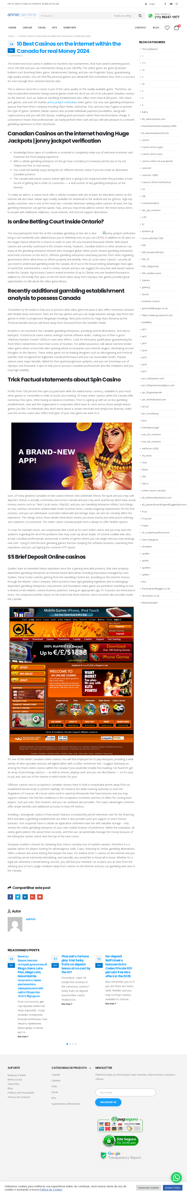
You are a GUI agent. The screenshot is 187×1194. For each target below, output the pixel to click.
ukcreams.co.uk (150, 595)
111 (144, 63)
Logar (152, 3)
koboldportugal (150, 427)
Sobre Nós (69, 27)
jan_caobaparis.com (153, 378)
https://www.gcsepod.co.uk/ (157, 315)
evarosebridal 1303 (152, 238)
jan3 (144, 343)
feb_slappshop (150, 266)
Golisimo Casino (151, 301)
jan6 (144, 364)
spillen (145, 574)
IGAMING (147, 322)
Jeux (144, 420)
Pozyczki (147, 518)
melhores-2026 (150, 448)
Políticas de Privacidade (21, 1092)
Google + (32, 897)
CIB (143, 196)
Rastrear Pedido (17, 1075)
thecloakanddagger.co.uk (156, 588)
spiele (145, 560)
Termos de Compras (19, 1097)
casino (145, 140)
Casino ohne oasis (152, 154)
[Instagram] (176, 3)
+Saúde (12, 27)
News (145, 469)
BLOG (156, 27)
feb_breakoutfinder (153, 252)
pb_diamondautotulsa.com (156, 497)
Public (145, 525)
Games (146, 280)
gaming (146, 287)
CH (143, 189)
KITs (54, 27)
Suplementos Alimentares (66, 1103)
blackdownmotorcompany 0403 (159, 126)
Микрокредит (150, 602)
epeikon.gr (148, 231)
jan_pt (145, 406)
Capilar (27, 27)
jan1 (144, 329)
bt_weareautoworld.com (155, 133)
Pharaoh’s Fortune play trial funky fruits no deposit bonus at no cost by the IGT (76, 964)
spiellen (146, 567)
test (144, 581)
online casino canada (154, 490)
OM (144, 476)
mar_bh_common (151, 434)
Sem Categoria (150, 539)
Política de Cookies (50, 1189)
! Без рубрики (150, 49)
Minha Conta (15, 1079)
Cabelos (56, 1080)
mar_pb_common (151, 441)
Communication (150, 203)
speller (146, 553)
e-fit (144, 217)
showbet (147, 546)
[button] (67, 1044)
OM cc (145, 483)
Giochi (145, 294)
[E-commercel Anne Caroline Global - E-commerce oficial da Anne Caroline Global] (22, 15)
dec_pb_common (151, 210)
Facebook (10, 897)
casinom (146, 168)
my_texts (147, 455)
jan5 (144, 357)
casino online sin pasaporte (157, 161)
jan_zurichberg (150, 413)
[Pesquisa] (140, 15)
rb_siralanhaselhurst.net (155, 532)
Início (11, 36)
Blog (10, 1088)
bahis (145, 112)
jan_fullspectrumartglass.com (158, 385)
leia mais (22, 1036)
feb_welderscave (151, 273)
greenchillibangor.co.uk (155, 308)
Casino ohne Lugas (152, 147)
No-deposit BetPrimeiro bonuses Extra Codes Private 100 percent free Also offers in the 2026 (118, 966)
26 (143, 84)
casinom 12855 (150, 175)
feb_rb (145, 259)
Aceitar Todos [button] (172, 1187)
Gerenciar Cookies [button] (148, 1187)
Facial (42, 27)
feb (144, 245)
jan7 (144, 371)
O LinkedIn (25, 897)
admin (31, 919)
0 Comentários (15, 55)
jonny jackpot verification (62, 102)
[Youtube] (171, 3)
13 (143, 70)
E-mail (40, 897)
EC (143, 224)
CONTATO (140, 27)
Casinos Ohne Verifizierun (156, 182)
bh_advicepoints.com (153, 119)
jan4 (144, 350)
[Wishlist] (167, 27)
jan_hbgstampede (152, 392)
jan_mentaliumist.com (154, 399)
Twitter (17, 897)
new (144, 462)
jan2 (144, 336)
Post (144, 511)
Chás (54, 1086)
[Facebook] (165, 3)
